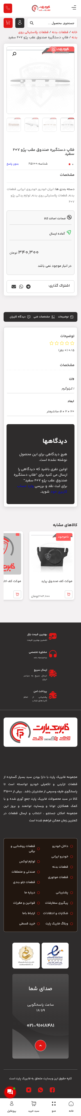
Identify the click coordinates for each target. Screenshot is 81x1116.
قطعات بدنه (60, 32)
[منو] (53, 1103)
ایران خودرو (46, 189)
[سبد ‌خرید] (33, 1103)
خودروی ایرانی (27, 189)
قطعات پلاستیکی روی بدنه (49, 195)
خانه (71, 1111)
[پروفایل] (11, 1103)
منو (54, 1111)
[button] (14, 54)
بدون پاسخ (13, 164)
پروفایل (11, 1111)
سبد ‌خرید (33, 1111)
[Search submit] (30, 24)
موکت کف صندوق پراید (56, 581)
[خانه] (71, 1103)
